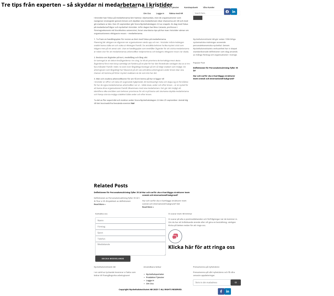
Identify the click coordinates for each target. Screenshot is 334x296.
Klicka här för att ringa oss (201, 246)
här (132, 103)
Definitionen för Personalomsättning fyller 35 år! (118, 192)
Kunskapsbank (191, 7)
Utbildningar (148, 7)
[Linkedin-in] (234, 11)
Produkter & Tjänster (169, 7)
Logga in (160, 13)
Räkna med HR (176, 13)
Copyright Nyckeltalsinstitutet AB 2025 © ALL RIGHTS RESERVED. (150, 289)
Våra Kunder (208, 7)
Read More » (100, 204)
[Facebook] (227, 11)
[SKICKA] (236, 282)
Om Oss (147, 13)
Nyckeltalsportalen (128, 7)
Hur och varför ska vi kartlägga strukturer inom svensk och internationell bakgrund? (166, 193)
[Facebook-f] (221, 291)
